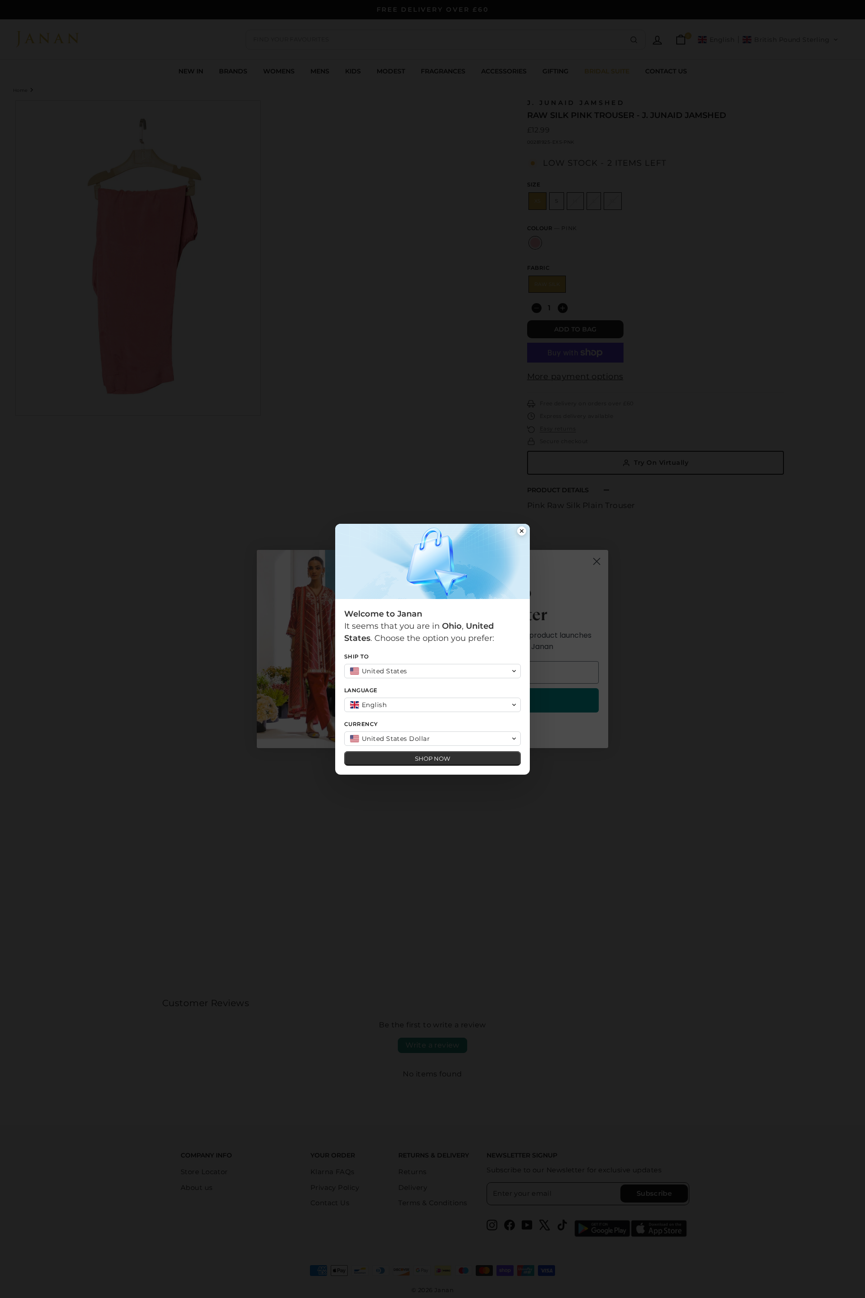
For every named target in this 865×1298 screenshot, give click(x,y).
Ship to (356, 656)
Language (361, 690)
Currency (361, 724)
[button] (432, 671)
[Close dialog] (522, 532)
